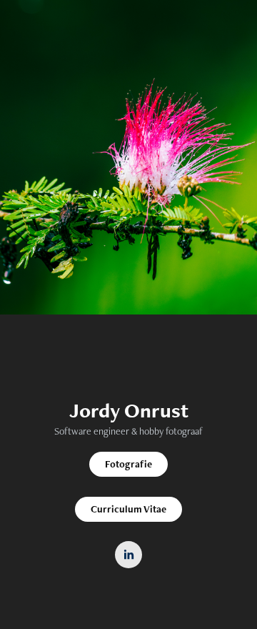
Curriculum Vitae (128, 508)
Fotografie (128, 463)
